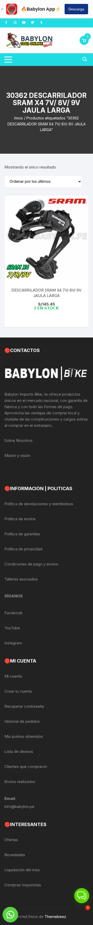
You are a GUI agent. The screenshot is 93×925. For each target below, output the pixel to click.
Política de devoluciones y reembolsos (38, 503)
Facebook (13, 612)
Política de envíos (20, 518)
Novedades (14, 854)
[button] (10, 914)
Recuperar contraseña (24, 706)
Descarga (76, 9)
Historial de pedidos (22, 721)
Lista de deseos (18, 751)
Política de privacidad (23, 548)
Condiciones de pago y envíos (31, 564)
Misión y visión (17, 455)
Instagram (13, 642)
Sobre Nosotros (18, 440)
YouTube (12, 627)
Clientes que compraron (25, 766)
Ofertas (11, 839)
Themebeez (55, 916)
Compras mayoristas (22, 884)
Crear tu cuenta (18, 691)
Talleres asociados (21, 579)
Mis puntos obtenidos (23, 736)
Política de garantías (22, 533)
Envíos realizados (19, 781)
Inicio (18, 118)
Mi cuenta (13, 676)
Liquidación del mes (22, 869)
